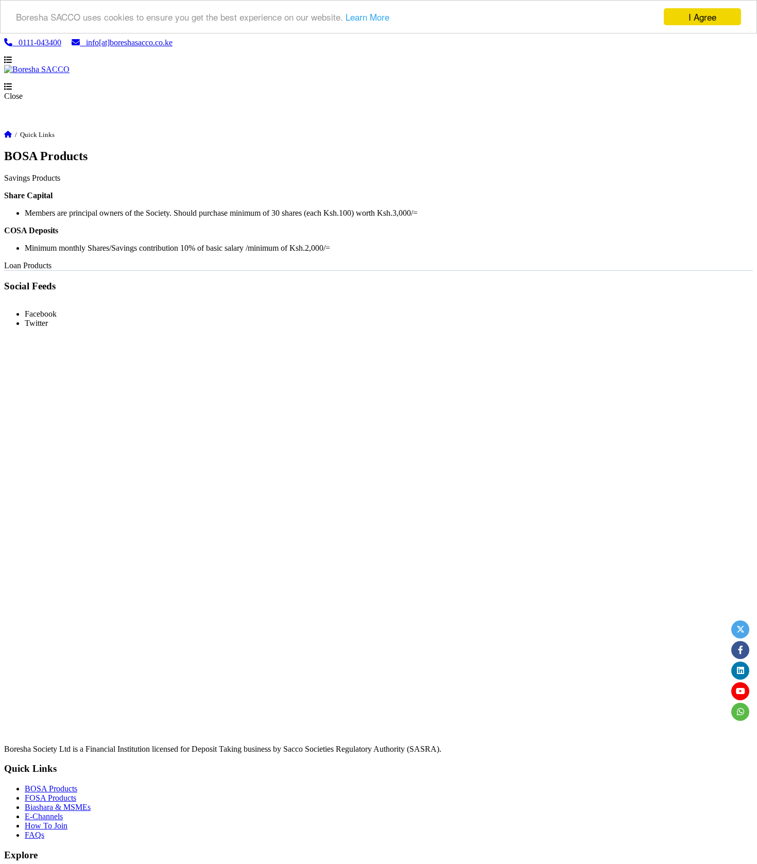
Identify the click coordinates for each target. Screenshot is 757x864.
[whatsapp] (740, 712)
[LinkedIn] (740, 671)
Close (13, 96)
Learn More (367, 17)
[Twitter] (740, 629)
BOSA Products (51, 788)
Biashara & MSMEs (58, 807)
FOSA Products (50, 797)
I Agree (702, 16)
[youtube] (740, 691)
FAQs (34, 835)
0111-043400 (36, 42)
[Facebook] (740, 650)
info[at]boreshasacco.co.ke (126, 42)
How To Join (46, 825)
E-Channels (44, 816)
